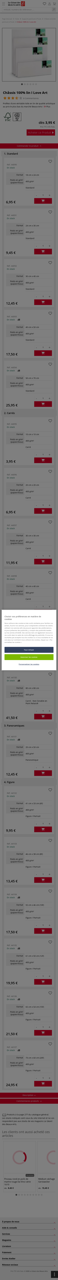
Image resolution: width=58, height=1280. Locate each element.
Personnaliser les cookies (29, 664)
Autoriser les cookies (29, 657)
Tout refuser (29, 650)
